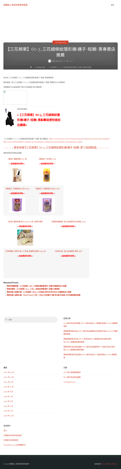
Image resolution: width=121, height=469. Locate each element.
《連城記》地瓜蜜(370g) (47, 159)
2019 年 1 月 (8, 411)
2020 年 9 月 (8, 382)
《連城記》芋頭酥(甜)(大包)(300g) (47, 189)
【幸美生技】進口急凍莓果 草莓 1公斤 (68, 251)
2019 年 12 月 (9, 387)
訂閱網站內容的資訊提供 (13, 435)
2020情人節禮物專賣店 (72, 372)
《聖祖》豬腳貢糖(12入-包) (17, 159)
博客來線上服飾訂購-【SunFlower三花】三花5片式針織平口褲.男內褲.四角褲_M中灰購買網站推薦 (43, 295)
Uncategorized (60, 42)
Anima (103, 464)
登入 (5, 431)
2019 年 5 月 (8, 406)
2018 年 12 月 (9, 416)
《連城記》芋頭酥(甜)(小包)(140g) (17, 189)
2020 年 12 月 (9, 372)
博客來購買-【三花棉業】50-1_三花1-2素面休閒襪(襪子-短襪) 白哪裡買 (33, 289)
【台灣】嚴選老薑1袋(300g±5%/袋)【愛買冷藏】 (25, 222)
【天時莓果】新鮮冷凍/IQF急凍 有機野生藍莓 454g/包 (25, 251)
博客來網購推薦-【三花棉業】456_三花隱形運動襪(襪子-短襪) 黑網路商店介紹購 (36, 286)
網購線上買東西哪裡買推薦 (15, 5)
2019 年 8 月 (8, 392)
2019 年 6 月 (8, 401)
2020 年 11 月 (9, 377)
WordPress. (113, 464)
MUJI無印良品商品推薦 (72, 377)
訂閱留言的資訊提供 (11, 440)
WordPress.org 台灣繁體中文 (15, 445)
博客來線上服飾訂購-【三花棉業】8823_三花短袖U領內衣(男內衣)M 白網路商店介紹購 (39, 292)
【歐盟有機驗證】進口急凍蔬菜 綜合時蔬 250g (68, 222)
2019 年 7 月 (8, 396)
